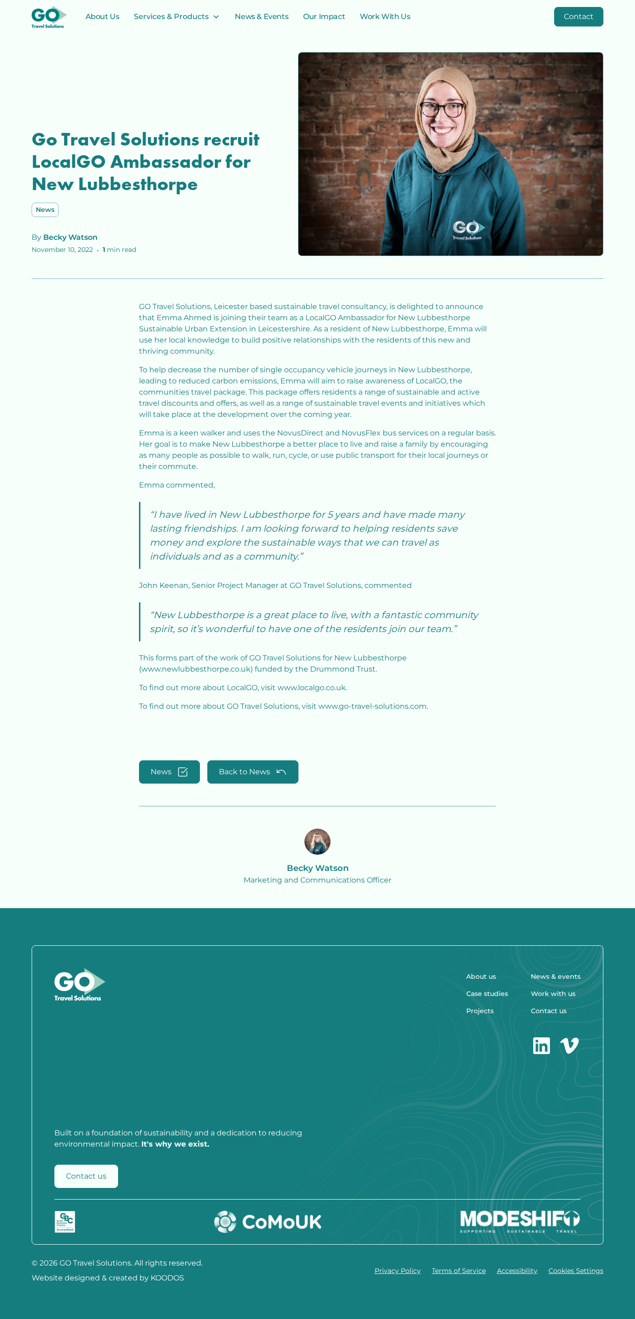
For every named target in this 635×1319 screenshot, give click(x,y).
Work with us (553, 993)
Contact (579, 16)
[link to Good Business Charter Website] (64, 1222)
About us (481, 976)
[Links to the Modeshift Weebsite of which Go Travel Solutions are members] (520, 1222)
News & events (556, 976)
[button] (176, 16)
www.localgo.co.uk (312, 687)
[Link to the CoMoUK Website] (267, 1222)
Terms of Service (459, 1270)
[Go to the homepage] (49, 17)
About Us (102, 16)
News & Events (261, 16)
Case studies (487, 993)
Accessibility (517, 1270)
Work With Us (385, 16)
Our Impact (324, 16)
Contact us (86, 1176)
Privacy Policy (398, 1270)
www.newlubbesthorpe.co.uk (196, 669)
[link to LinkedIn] (541, 1046)
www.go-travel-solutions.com (372, 706)
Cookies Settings (576, 1270)
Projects (480, 1011)
